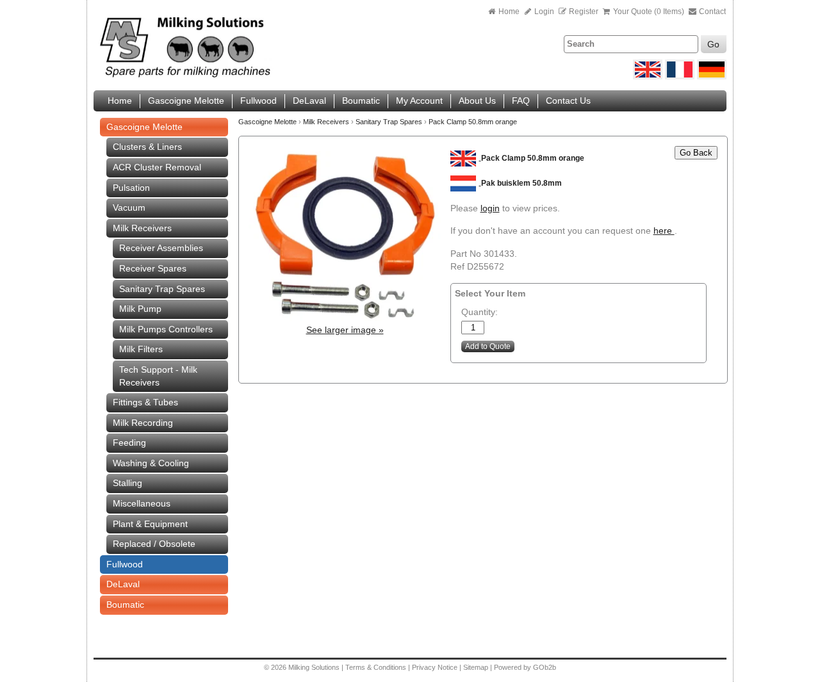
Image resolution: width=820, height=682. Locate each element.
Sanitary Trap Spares (162, 289)
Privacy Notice (434, 667)
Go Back (696, 153)
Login (543, 11)
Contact (711, 11)
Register (583, 11)
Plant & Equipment (150, 524)
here (664, 230)
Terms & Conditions (375, 667)
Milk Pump (140, 309)
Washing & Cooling (151, 463)
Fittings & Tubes (145, 402)
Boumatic (361, 100)
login (490, 208)
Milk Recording (143, 423)
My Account (419, 100)
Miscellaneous (141, 503)
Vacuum (129, 207)
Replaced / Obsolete (154, 544)
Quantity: (479, 312)
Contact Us (568, 100)
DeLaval (309, 100)
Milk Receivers (142, 228)
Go (713, 44)
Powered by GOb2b (525, 667)
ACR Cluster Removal (157, 167)
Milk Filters (141, 349)
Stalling (127, 483)
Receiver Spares (152, 268)
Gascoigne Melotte (186, 100)
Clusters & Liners (147, 147)
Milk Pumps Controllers (166, 329)
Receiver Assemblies (161, 248)
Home (508, 11)
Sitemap (476, 667)
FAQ (521, 100)
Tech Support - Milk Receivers (158, 375)
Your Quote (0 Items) (648, 11)
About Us (477, 100)
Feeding (129, 442)
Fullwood (258, 100)
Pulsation (131, 188)
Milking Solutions (314, 667)
